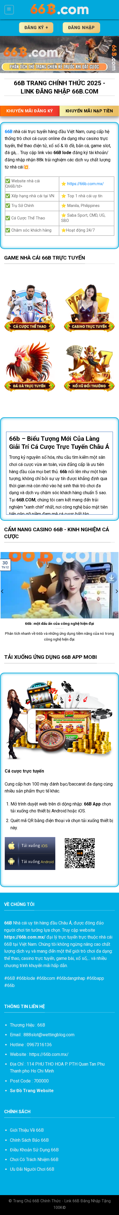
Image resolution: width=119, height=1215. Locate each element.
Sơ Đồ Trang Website (32, 1090)
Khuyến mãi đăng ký (29, 110)
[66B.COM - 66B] (59, 9)
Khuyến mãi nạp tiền (89, 110)
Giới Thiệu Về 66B (27, 1130)
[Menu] (9, 9)
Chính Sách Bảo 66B (29, 1140)
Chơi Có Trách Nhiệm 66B (34, 1159)
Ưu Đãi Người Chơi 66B (32, 1169)
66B (11, 978)
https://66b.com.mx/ (85, 184)
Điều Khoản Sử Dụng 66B (34, 1149)
